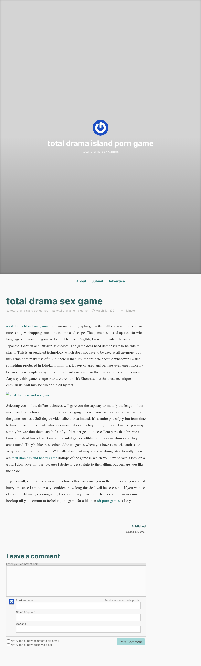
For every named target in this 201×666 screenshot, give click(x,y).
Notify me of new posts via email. (32, 644)
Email (78, 600)
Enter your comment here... (23, 564)
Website (21, 623)
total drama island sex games (29, 310)
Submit (97, 281)
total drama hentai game (72, 310)
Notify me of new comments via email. (35, 640)
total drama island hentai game (34, 457)
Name (26, 612)
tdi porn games (108, 500)
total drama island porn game (101, 143)
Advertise (117, 281)
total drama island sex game (27, 326)
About (81, 281)
